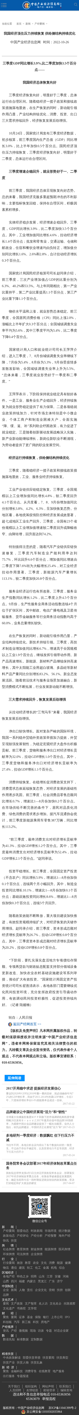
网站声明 (48, 1386)
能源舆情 (50, 1249)
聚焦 (6, 1317)
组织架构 (31, 1386)
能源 (60, 1262)
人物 (22, 1290)
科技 (36, 1322)
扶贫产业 (9, 1362)
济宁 (60, 1281)
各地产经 (9, 1276)
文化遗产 (9, 1308)
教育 (28, 1262)
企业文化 (41, 1290)
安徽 (58, 1276)
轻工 (30, 1267)
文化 (44, 1262)
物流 (6, 1267)
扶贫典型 (62, 1357)
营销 (52, 1290)
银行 (46, 1317)
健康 (68, 1262)
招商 (34, 1276)
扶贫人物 (23, 1362)
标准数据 (23, 1339)
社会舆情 (9, 1249)
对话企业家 (61, 1330)
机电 (54, 1267)
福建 (22, 1281)
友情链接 (32, 1390)
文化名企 (56, 1303)
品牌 (6, 1294)
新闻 (28, 23)
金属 (46, 1267)
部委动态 (23, 1230)
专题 (49, 1330)
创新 (68, 1290)
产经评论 (23, 1235)
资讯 (6, 1330)
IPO (67, 1317)
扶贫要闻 (48, 1357)
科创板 (7, 1322)
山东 (42, 1276)
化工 (38, 1267)
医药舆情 (64, 1249)
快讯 (6, 1240)
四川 (14, 1281)
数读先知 (9, 1339)
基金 (30, 1317)
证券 (22, 1317)
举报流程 (49, 1399)
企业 (6, 1290)
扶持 (60, 1290)
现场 (33, 1330)
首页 (18, 23)
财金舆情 (37, 1249)
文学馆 (32, 1308)
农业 (36, 1262)
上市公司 (57, 1317)
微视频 (23, 1330)
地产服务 (58, 1371)
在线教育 (45, 1371)
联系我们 (65, 1386)
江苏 (50, 1276)
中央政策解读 (12, 1357)
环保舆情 (9, 1254)
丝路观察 (69, 1303)
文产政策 (17, 1303)
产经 (14, 1330)
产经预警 (50, 1235)
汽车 (17, 1322)
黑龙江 (42, 1281)
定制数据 (37, 1339)
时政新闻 (37, 1230)
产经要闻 (40, 23)
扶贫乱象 (37, 1362)
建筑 (22, 1267)
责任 (30, 1290)
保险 (38, 1317)
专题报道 (23, 1376)
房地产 (45, 1322)
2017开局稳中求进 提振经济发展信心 (33, 1088)
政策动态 (9, 1235)
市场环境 (50, 1230)
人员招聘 (15, 1390)
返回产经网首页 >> (27, 1024)
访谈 (41, 1330)
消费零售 (31, 1371)
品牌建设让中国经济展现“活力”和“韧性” (36, 1112)
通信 (14, 1267)
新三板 (26, 1322)
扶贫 (14, 1240)
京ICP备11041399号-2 (62, 1407)
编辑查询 (66, 1390)
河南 (66, 1276)
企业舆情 (37, 1254)
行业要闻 (9, 1262)
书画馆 (21, 1308)
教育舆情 (23, 1249)
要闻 (6, 1303)
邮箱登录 (49, 1390)
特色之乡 (23, 1276)
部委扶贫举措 (31, 1357)
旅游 (20, 1262)
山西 (6, 1281)
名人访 (43, 1303)
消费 (52, 1262)
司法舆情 (23, 1254)
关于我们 (14, 1386)
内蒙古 (31, 1281)
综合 (62, 1267)
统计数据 (64, 1230)
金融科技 (17, 1371)
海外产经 (64, 1235)
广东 (52, 1281)
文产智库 (31, 1303)
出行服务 (9, 1376)
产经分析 (37, 1235)
